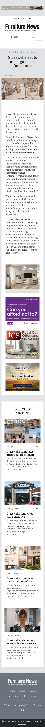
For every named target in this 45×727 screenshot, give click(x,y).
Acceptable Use (22, 705)
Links (22, 710)
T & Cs (7, 705)
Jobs (24, 696)
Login (16, 18)
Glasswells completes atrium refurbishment (20, 453)
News (12, 75)
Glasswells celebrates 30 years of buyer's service (21, 642)
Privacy (37, 705)
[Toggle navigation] (38, 42)
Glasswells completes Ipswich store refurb (20, 580)
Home (4, 75)
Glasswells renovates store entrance (19, 515)
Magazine (13, 696)
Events (32, 691)
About (33, 696)
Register (27, 18)
